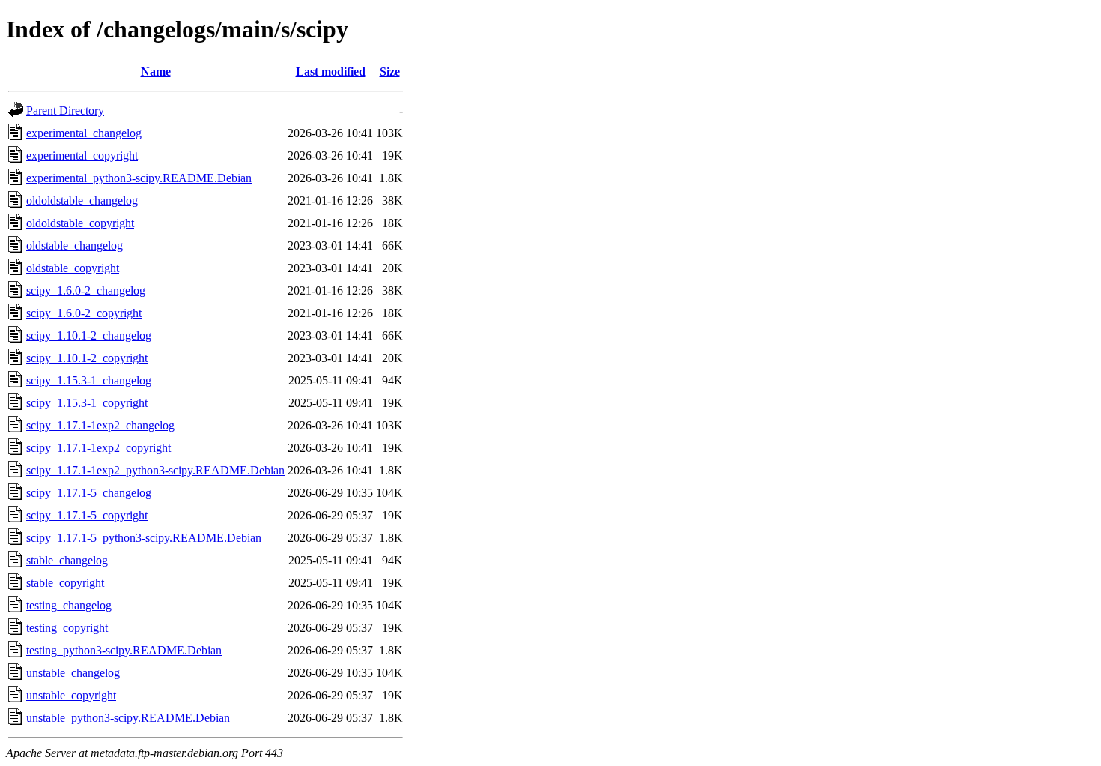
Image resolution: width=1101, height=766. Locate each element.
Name (156, 71)
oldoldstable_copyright (80, 223)
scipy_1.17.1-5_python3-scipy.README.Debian (143, 537)
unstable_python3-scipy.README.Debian (128, 717)
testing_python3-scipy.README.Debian (124, 650)
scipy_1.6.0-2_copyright (84, 313)
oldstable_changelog (74, 245)
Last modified (331, 71)
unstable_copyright (71, 695)
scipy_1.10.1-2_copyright (87, 358)
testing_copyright (67, 627)
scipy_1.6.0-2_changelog (85, 290)
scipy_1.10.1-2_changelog (88, 335)
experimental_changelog (84, 133)
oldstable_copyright (72, 268)
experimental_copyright (82, 155)
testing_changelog (69, 605)
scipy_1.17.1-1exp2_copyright (98, 447)
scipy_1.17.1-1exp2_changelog (100, 425)
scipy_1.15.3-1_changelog (88, 380)
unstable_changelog (73, 672)
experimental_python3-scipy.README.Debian (139, 178)
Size (390, 71)
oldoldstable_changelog (82, 200)
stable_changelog (67, 560)
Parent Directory (65, 110)
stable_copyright (65, 582)
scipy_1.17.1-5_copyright (87, 515)
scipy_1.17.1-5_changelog (88, 492)
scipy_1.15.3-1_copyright (87, 402)
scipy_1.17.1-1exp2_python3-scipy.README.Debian (155, 470)
